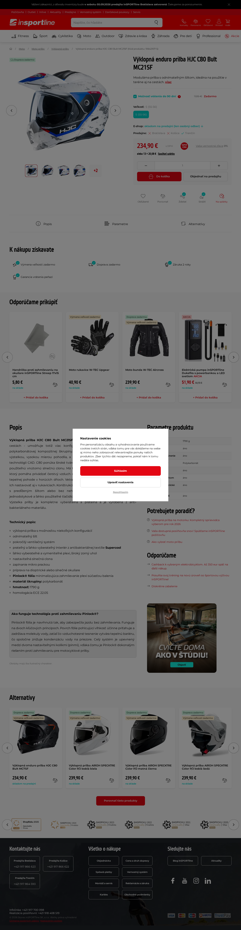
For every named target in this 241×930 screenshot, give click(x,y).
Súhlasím (120, 471)
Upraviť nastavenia (120, 482)
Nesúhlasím (120, 492)
